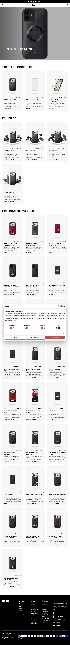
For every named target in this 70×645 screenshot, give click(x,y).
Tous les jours (22, 614)
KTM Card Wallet (10, 494)
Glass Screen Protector (53, 100)
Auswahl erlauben (35, 337)
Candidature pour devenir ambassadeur (34, 622)
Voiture (21, 610)
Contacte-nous (34, 616)
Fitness (21, 612)
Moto (20, 608)
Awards (44, 606)
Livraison (33, 604)
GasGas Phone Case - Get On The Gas (33, 537)
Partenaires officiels (45, 608)
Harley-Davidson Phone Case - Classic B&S (11, 287)
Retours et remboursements (35, 608)
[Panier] (67, 4)
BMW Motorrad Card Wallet (11, 369)
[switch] (27, 328)
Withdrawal (33, 611)
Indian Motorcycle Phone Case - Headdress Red (11, 245)
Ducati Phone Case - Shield (56, 369)
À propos (44, 604)
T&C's (43, 622)
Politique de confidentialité (45, 617)
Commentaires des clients (34, 614)
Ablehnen (15, 337)
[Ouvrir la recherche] (64, 4)
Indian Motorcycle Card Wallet (56, 244)
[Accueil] (35, 5)
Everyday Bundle (10, 192)
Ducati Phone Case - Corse (33, 411)
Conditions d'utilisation (13, 638)
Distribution (45, 611)
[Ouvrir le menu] (2, 4)
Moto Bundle (9, 151)
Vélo (20, 606)
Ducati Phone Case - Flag (33, 369)
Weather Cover (32, 99)
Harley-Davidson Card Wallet (57, 286)
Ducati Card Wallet (56, 411)
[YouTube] (59, 625)
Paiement (33, 606)
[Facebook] (54, 625)
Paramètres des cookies (20, 638)
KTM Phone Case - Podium (32, 453)
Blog (32, 618)
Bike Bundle (30, 151)
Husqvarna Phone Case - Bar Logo (57, 495)
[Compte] (5, 4)
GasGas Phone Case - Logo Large (56, 537)
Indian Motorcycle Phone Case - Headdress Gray (33, 245)
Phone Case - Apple (11, 99)
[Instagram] (57, 625)
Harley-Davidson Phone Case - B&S (32, 286)
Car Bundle (53, 151)
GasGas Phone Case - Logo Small (11, 578)
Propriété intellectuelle (45, 614)
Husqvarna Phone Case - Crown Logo (12, 537)
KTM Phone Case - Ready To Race (57, 453)
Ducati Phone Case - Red (11, 411)
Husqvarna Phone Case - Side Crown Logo (34, 495)
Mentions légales (46, 620)
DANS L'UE (35, 1)
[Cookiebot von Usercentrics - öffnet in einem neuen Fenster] (59, 306)
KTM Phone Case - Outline (10, 453)
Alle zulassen (55, 337)
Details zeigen (58, 333)
